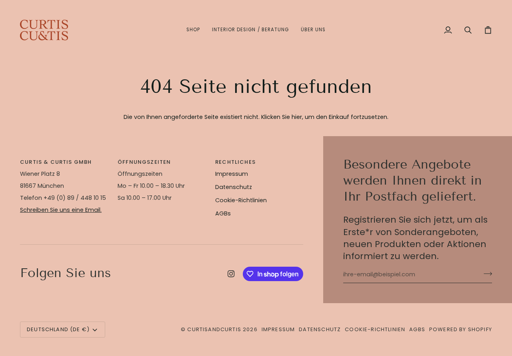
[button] (193, 30)
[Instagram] (231, 274)
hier (297, 117)
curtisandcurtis (214, 329)
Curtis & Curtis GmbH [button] (56, 162)
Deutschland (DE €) (58, 329)
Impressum (231, 174)
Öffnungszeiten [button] (144, 162)
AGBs (223, 213)
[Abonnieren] (485, 273)
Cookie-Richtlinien (241, 200)
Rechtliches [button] (235, 162)
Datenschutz (233, 187)
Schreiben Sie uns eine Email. (61, 210)
